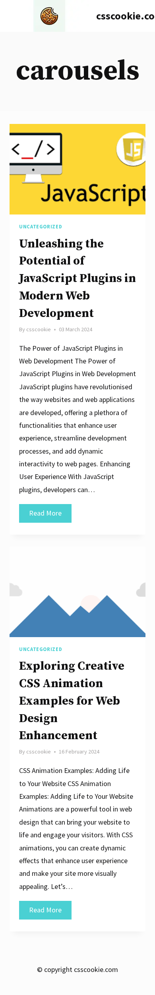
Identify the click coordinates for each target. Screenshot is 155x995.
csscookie (38, 329)
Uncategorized (40, 227)
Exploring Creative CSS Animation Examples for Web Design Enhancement (71, 701)
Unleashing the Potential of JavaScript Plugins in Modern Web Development (77, 278)
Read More (50, 515)
